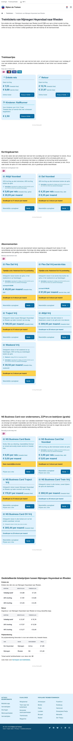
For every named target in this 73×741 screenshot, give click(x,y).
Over (4, 728)
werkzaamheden (13, 1)
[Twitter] (50, 728)
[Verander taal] (67, 7)
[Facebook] (53, 728)
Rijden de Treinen (16, 726)
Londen (40, 711)
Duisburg (59, 705)
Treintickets (9, 13)
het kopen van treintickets (21, 660)
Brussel (40, 714)
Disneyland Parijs (62, 711)
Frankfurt (59, 702)
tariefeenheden (16, 656)
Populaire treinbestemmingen (48, 697)
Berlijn (40, 705)
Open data (10, 728)
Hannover (59, 708)
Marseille (59, 714)
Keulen (40, 718)
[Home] (2, 13)
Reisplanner (23, 702)
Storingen (4, 710)
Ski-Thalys (59, 718)
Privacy (17, 728)
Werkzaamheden (7, 713)
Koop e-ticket (25, 95)
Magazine (23, 719)
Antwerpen (41, 702)
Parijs (40, 708)
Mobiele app (5, 703)
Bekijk (28, 208)
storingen (4, 1)
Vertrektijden (5, 707)
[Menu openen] (70, 7)
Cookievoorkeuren (26, 728)
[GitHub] (69, 728)
